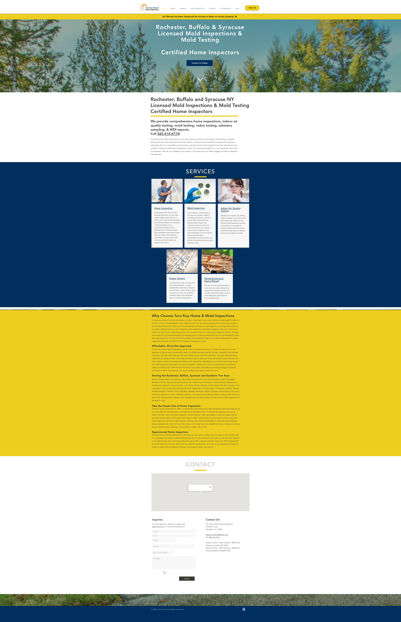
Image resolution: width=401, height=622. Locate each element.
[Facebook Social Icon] (243, 609)
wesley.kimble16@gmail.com (217, 535)
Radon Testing (177, 278)
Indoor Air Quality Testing (230, 209)
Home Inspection (163, 208)
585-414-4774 (168, 134)
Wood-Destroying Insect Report (214, 279)
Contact (217, 151)
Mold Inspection (196, 208)
